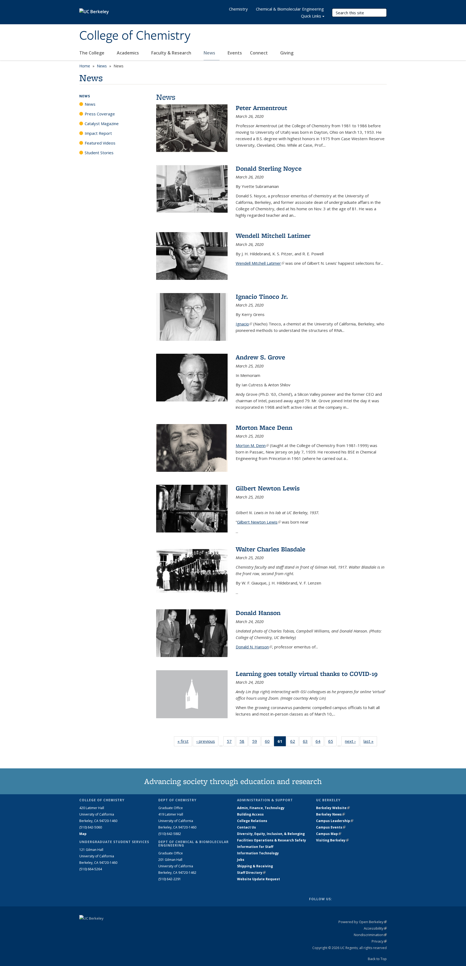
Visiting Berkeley (332, 840)
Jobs (240, 859)
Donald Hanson (258, 613)
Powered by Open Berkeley (362, 921)
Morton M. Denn (252, 445)
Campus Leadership (334, 821)
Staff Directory (251, 872)
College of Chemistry (134, 36)
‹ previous (207, 741)
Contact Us (246, 827)
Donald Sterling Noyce (268, 168)
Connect (259, 53)
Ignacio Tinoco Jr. (262, 296)
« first (184, 741)
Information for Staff (255, 846)
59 (256, 742)
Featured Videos (100, 143)
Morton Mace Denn (264, 427)
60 (269, 742)
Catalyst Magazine (102, 123)
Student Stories (99, 152)
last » (370, 741)
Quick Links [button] (311, 16)
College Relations (252, 821)
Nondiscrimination (370, 934)
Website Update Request (258, 879)
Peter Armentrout (261, 108)
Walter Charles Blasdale (270, 549)
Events (235, 53)
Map (83, 833)
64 (320, 742)
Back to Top (377, 958)
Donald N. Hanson (254, 646)
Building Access (250, 814)
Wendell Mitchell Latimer (273, 235)
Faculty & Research (171, 53)
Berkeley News (330, 814)
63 (307, 742)
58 (243, 742)
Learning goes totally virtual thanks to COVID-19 (307, 673)
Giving (286, 53)
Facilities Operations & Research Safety (271, 840)
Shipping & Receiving (255, 866)
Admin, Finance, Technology (261, 808)
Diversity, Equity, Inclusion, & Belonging (271, 833)
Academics (128, 53)
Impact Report (98, 133)
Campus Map (328, 833)
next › (352, 741)
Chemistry (238, 9)
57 (231, 742)
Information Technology (258, 853)
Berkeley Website (333, 808)
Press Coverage (100, 113)
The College (92, 53)
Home (84, 65)
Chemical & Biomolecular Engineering (290, 9)
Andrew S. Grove (260, 357)
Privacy (379, 941)
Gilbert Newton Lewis (268, 488)
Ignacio (244, 323)
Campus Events (330, 827)
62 (294, 742)
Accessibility (375, 928)
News (210, 53)
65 (332, 742)
